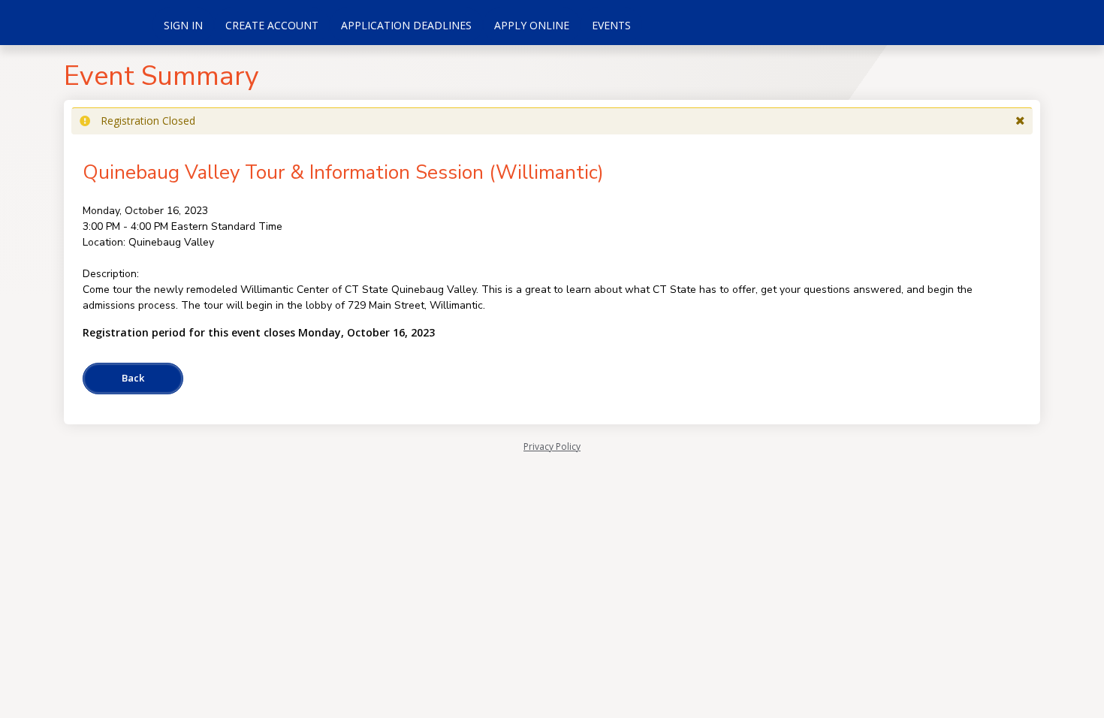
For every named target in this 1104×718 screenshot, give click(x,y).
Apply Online (531, 25)
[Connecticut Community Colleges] (75, 22)
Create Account (271, 25)
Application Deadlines (406, 25)
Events (611, 25)
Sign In (183, 25)
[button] (1020, 121)
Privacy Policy (552, 446)
